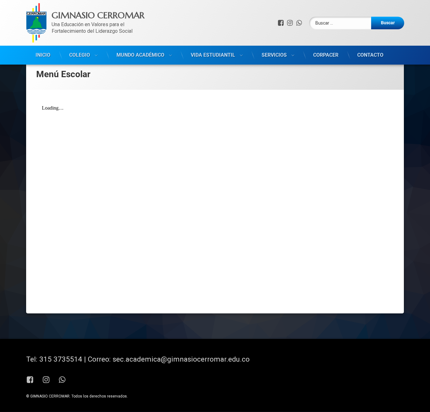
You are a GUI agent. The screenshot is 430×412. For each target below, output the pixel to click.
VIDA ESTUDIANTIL (213, 55)
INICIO (43, 55)
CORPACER (325, 55)
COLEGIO (79, 55)
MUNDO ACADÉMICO (140, 55)
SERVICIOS (274, 55)
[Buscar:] (356, 23)
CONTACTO (370, 55)
